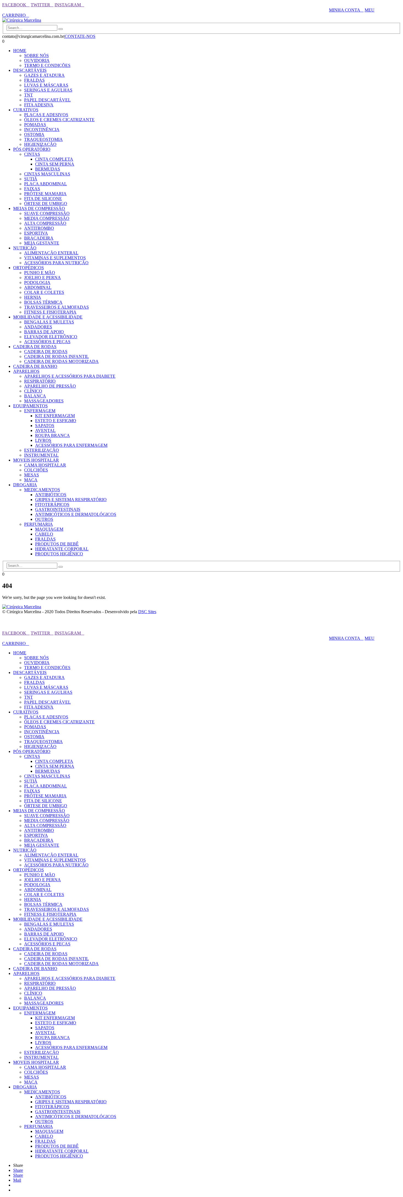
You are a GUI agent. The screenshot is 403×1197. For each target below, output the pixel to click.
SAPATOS (44, 425)
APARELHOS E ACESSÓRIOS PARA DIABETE (69, 376)
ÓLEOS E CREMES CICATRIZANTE (59, 119)
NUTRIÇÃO (24, 248)
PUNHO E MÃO (39, 272)
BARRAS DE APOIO (44, 331)
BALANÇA (35, 396)
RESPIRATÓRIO (40, 381)
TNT (28, 95)
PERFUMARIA (38, 524)
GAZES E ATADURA (44, 75)
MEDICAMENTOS (42, 489)
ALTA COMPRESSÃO (45, 223)
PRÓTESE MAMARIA (45, 193)
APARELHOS (26, 371)
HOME (19, 50)
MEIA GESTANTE (41, 243)
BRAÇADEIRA (38, 238)
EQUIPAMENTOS (30, 405)
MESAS (31, 475)
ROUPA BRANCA (52, 435)
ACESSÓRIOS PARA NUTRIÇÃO (56, 262)
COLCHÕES (36, 470)
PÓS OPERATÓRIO (31, 149)
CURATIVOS (25, 109)
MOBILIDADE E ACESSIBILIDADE (48, 317)
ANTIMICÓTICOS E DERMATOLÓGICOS (75, 514)
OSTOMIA (34, 134)
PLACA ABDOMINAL (45, 183)
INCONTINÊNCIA (41, 129)
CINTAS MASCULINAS (47, 174)
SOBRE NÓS (36, 55)
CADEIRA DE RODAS (34, 346)
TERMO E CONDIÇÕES (47, 65)
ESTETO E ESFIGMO (55, 420)
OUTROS (44, 519)
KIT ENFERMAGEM (55, 415)
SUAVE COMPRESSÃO (47, 213)
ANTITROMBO (39, 228)
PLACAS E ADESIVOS (46, 114)
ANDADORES (38, 327)
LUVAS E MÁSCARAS (46, 85)
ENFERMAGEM (39, 410)
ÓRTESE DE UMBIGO (45, 203)
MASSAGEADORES (44, 401)
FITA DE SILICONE (43, 198)
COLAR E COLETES (44, 292)
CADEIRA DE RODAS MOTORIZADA (61, 361)
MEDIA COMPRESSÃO (46, 218)
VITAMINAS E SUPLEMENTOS (55, 257)
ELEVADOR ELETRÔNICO (50, 336)
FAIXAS (32, 188)
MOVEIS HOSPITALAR (36, 460)
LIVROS (43, 440)
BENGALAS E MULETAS (49, 322)
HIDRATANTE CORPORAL (62, 549)
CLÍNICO (33, 391)
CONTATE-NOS (80, 36)
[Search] (60, 29)
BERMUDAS (47, 169)
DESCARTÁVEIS (30, 70)
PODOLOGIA (37, 282)
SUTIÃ (30, 179)
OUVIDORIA (37, 60)
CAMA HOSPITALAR (45, 465)
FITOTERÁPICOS (52, 504)
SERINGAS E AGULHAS (48, 90)
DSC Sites (147, 611)
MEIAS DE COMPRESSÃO (39, 208)
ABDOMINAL (38, 287)
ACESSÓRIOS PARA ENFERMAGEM (71, 445)
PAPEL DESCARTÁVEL (47, 100)
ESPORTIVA (36, 233)
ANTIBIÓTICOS (50, 494)
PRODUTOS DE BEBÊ (57, 544)
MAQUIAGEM (49, 529)
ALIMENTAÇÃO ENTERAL (51, 253)
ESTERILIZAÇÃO (41, 450)
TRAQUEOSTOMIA (43, 139)
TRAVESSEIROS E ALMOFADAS (56, 307)
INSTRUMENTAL (41, 455)
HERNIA (32, 297)
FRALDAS (34, 80)
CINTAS (32, 154)
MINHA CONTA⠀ (346, 10)
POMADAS (35, 124)
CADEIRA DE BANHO (35, 366)
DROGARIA (25, 484)
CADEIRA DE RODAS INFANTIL (56, 356)
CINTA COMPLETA (54, 159)
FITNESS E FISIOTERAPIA (50, 312)
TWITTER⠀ (42, 4)
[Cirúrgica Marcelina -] (21, 20)
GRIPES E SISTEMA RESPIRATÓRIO (71, 499)
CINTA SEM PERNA (54, 164)
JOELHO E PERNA (42, 277)
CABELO (44, 534)
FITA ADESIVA (38, 105)
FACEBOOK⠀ (16, 4)
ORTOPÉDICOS (28, 267)
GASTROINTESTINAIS (57, 509)
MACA (31, 479)
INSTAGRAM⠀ (69, 4)
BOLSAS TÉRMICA (43, 302)
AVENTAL (45, 430)
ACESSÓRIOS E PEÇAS (47, 341)
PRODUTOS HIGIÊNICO (59, 553)
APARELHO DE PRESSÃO (50, 386)
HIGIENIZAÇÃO (40, 144)
